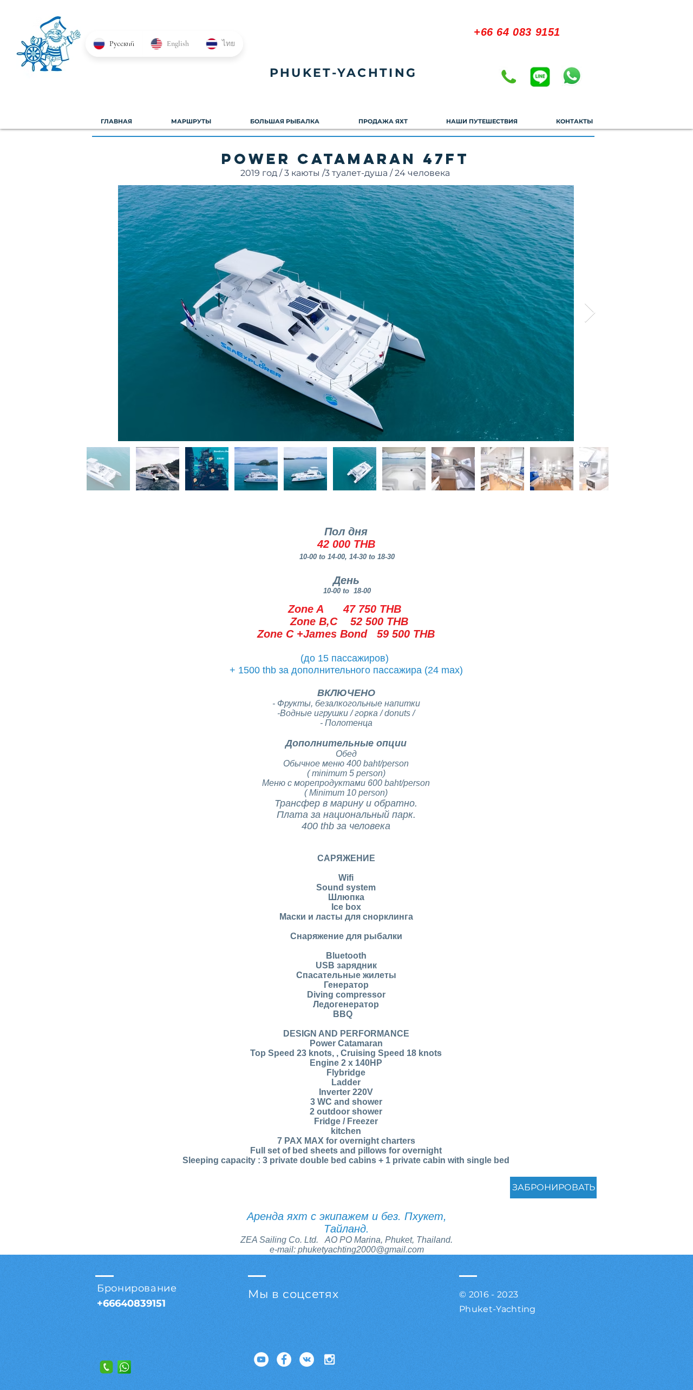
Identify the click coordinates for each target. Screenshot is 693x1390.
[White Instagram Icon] (329, 1359)
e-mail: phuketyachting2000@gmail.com (347, 1249)
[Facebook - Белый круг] (284, 1359)
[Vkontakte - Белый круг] (306, 1359)
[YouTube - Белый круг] (261, 1359)
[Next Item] (590, 313)
